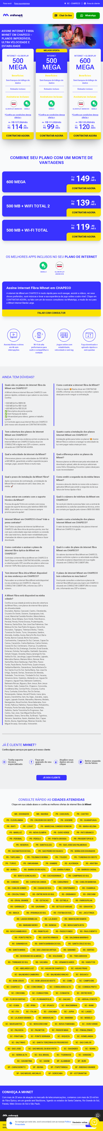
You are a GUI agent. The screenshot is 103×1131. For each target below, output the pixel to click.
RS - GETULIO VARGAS (62, 907)
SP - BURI (82, 1061)
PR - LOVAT (28, 826)
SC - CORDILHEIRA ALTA (60, 987)
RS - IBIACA (14, 913)
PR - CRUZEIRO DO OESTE (41, 820)
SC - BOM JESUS (16, 981)
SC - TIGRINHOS (64, 1055)
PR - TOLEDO (61, 857)
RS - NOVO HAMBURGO (16, 931)
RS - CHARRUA (88, 888)
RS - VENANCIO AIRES (64, 962)
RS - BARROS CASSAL (87, 870)
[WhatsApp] (97, 1115)
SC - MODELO (86, 1018)
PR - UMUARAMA (30, 863)
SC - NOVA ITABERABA (65, 1024)
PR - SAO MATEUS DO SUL (19, 851)
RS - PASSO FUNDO (64, 931)
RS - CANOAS (13, 882)
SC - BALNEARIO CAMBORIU (27, 975)
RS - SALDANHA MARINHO (77, 937)
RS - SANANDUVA (19, 944)
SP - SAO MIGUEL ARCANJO (28, 1073)
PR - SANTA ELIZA (44, 845)
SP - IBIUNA (38, 1067)
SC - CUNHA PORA (40, 993)
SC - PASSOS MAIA (60, 1030)
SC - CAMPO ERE (86, 981)
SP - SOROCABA (55, 1073)
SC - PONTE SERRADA (40, 1036)
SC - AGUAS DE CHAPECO (52, 968)
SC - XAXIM (44, 1061)
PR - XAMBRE (51, 863)
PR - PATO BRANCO (85, 833)
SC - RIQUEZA (64, 1036)
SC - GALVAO (64, 999)
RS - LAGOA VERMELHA (27, 919)
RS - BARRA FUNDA (61, 870)
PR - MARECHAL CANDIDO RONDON (56, 826)
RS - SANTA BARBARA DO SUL (48, 944)
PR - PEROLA (35, 839)
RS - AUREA (12, 870)
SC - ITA (15, 1012)
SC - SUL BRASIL (42, 1055)
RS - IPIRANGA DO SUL (36, 913)
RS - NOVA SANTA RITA (74, 925)
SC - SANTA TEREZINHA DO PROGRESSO (50, 1042)
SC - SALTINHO (18, 1042)
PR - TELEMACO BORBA (37, 857)
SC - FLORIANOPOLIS (42, 999)
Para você (7, 3)
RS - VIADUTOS (88, 962)
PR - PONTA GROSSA (57, 839)
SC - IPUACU (48, 1005)
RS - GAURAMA (38, 907)
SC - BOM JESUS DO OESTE (43, 981)
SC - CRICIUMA (18, 993)
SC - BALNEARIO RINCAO (57, 975)
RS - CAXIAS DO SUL (43, 888)
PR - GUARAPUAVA (88, 820)
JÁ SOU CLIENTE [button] (51, 777)
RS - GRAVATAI (86, 907)
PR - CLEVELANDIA (15, 820)
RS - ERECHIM (89, 894)
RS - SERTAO (88, 950)
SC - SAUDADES (71, 1049)
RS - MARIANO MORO (28, 925)
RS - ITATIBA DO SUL (63, 913)
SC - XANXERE (85, 1055)
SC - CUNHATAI (62, 993)
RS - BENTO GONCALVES (25, 876)
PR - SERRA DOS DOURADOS (83, 851)
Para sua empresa (22, 3)
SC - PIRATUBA (16, 1036)
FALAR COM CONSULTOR (51, 312)
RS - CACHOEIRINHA (52, 876)
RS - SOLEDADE (55, 956)
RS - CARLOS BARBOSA (86, 882)
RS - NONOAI (50, 925)
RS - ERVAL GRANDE (19, 900)
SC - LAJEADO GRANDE (21, 1018)
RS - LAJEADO (51, 919)
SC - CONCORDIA (34, 987)
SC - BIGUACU (82, 975)
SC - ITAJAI (31, 1012)
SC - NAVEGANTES (13, 1024)
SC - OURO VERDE (90, 1024)
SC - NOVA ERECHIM (38, 1024)
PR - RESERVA (22, 845)
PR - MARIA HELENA (87, 826)
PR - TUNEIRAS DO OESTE (85, 857)
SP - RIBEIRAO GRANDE (85, 1067)
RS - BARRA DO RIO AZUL (35, 870)
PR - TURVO (10, 863)
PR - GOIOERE (67, 820)
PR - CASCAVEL (62, 814)
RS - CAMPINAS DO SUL (79, 876)
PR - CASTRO (83, 814)
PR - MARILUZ (16, 833)
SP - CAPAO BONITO (16, 1067)
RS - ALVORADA (71, 863)
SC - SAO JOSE (14, 1049)
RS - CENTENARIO (67, 888)
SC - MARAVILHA (46, 1018)
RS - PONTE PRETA (23, 937)
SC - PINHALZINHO (84, 1030)
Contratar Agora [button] (83, 188)
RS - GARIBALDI (17, 907)
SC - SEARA (90, 1049)
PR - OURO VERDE (61, 833)
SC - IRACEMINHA (69, 1005)
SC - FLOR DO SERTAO (15, 999)
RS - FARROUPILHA (84, 900)
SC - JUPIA (69, 1012)
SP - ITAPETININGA (59, 1067)
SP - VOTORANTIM (78, 1073)
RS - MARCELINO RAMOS (75, 919)
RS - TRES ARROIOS (78, 956)
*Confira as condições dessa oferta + (18, 116)
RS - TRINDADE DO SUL (18, 962)
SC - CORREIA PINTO (87, 987)
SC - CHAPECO (13, 987)
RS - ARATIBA (92, 863)
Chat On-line (65, 15)
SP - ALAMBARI (63, 1061)
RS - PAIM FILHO (41, 931)
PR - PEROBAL (16, 839)
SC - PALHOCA (17, 1030)
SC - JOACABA (50, 1012)
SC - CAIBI (67, 981)
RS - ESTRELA (62, 900)
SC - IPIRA (31, 1005)
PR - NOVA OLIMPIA (37, 833)
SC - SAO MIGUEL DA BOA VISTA (42, 1049)
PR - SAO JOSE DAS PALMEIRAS (73, 845)
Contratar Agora (18, 135)
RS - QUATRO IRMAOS (48, 937)
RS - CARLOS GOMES (17, 888)
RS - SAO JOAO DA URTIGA (44, 950)
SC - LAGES (86, 1012)
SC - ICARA (14, 1005)
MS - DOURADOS (21, 814)
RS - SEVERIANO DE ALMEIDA (28, 956)
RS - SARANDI (70, 950)
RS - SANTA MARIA (17, 950)
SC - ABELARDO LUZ (25, 968)
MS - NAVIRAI (42, 814)
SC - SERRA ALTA (19, 1055)
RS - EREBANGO (69, 894)
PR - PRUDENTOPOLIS (83, 839)
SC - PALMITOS (37, 1030)
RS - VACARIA (42, 962)
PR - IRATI (11, 826)
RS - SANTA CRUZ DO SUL (79, 944)
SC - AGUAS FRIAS (79, 968)
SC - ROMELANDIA (85, 1036)
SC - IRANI (89, 1005)
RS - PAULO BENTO (88, 931)
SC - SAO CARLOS (83, 1042)
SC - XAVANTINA (24, 1061)
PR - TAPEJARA (13, 857)
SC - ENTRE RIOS (84, 993)
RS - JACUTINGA (86, 913)
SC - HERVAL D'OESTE (87, 999)
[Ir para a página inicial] (13, 15)
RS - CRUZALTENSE (16, 894)
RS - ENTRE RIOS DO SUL (43, 894)
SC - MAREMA (67, 1018)
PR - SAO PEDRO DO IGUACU (50, 851)
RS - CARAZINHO (61, 882)
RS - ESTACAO (42, 900)
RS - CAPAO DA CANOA (36, 882)
